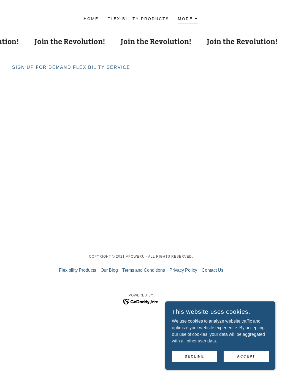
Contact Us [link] (212, 270)
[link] (141, 301)
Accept (246, 356)
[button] (188, 19)
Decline (194, 356)
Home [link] (91, 19)
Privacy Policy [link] (183, 270)
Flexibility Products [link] (138, 19)
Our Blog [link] (109, 270)
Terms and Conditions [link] (143, 270)
